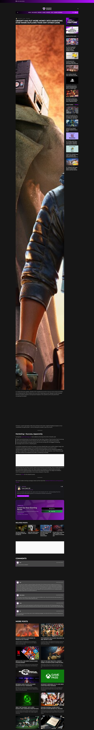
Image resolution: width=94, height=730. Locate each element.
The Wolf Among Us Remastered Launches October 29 (21, 533)
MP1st (22, 474)
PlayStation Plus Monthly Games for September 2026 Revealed (72, 62)
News (29, 12)
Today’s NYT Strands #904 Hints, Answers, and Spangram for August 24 (72, 155)
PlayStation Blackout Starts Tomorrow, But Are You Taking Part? (71, 87)
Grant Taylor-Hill (20, 18)
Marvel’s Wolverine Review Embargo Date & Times (71, 130)
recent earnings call (26, 436)
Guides (43, 12)
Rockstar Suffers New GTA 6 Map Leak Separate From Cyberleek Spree (72, 100)
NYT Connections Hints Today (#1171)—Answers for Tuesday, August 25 (71, 143)
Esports (48, 12)
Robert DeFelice (68, 153)
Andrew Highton (68, 127)
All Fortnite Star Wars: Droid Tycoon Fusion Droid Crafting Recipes (71, 168)
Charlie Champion (68, 45)
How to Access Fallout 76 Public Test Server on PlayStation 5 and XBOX (72, 117)
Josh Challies (68, 166)
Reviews (40, 12)
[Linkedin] (62, 486)
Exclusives (34, 12)
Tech (52, 12)
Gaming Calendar (58, 12)
